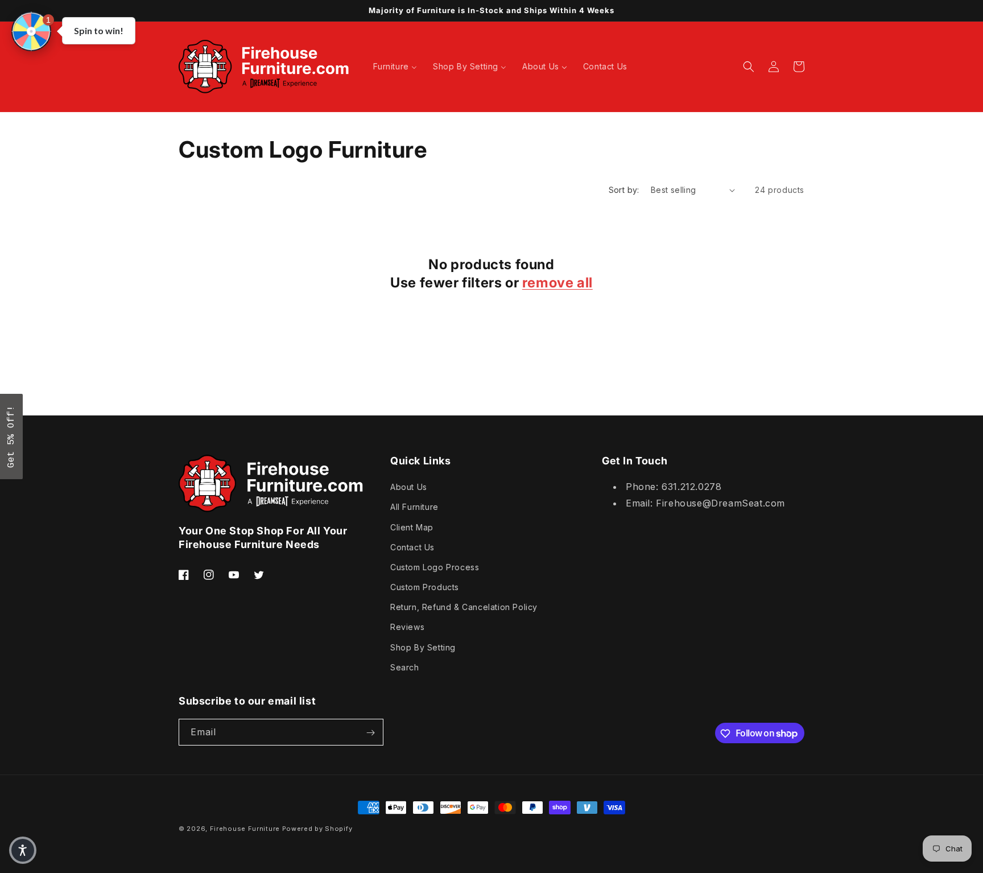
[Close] (639, 352)
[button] (31, 31)
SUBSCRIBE (571, 470)
